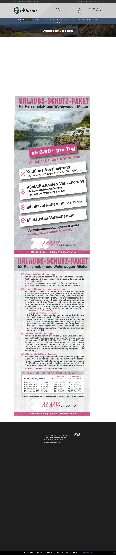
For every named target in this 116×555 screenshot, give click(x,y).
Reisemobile (26, 19)
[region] (58, 64)
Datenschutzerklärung (86, 552)
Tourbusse (36, 19)
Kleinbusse (46, 19)
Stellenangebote (79, 19)
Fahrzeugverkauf (58, 19)
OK (80, 552)
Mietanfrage (69, 19)
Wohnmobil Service (92, 19)
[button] (1, 64)
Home (19, 19)
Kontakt (58, 22)
